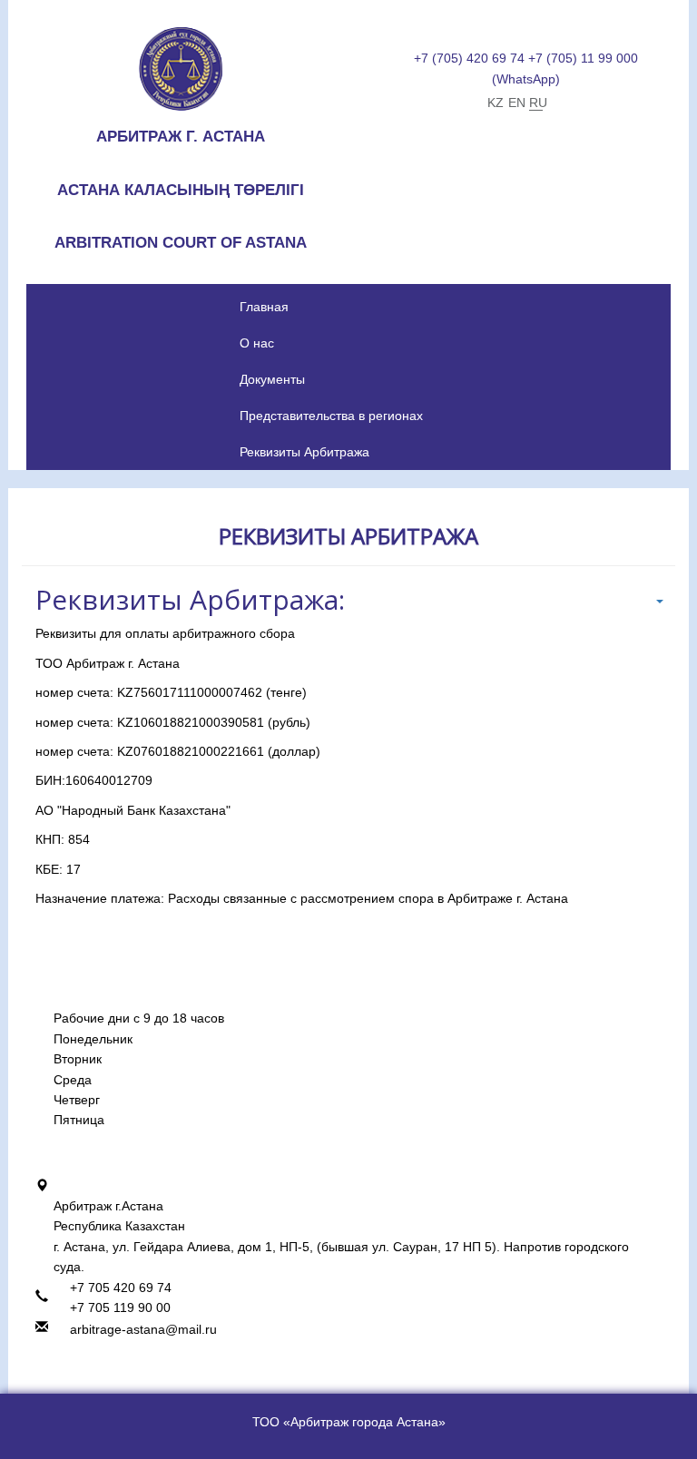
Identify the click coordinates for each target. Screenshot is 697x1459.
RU (536, 102)
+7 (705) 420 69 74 (469, 58)
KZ (494, 102)
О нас (257, 343)
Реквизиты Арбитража (304, 452)
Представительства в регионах (331, 415)
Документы (272, 379)
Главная (264, 306)
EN (515, 102)
